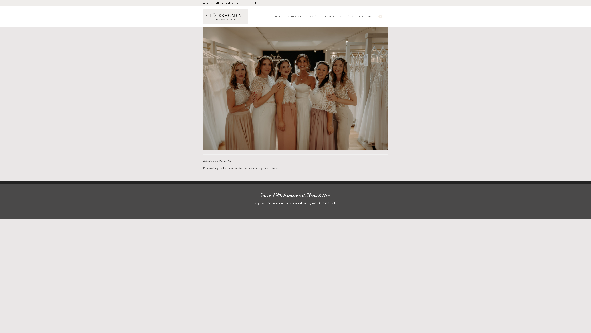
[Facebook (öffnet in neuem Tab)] (374, 3)
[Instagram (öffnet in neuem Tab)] (382, 3)
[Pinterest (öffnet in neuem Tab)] (378, 3)
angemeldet (221, 168)
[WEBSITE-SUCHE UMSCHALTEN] (387, 16)
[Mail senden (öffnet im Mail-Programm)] (386, 3)
